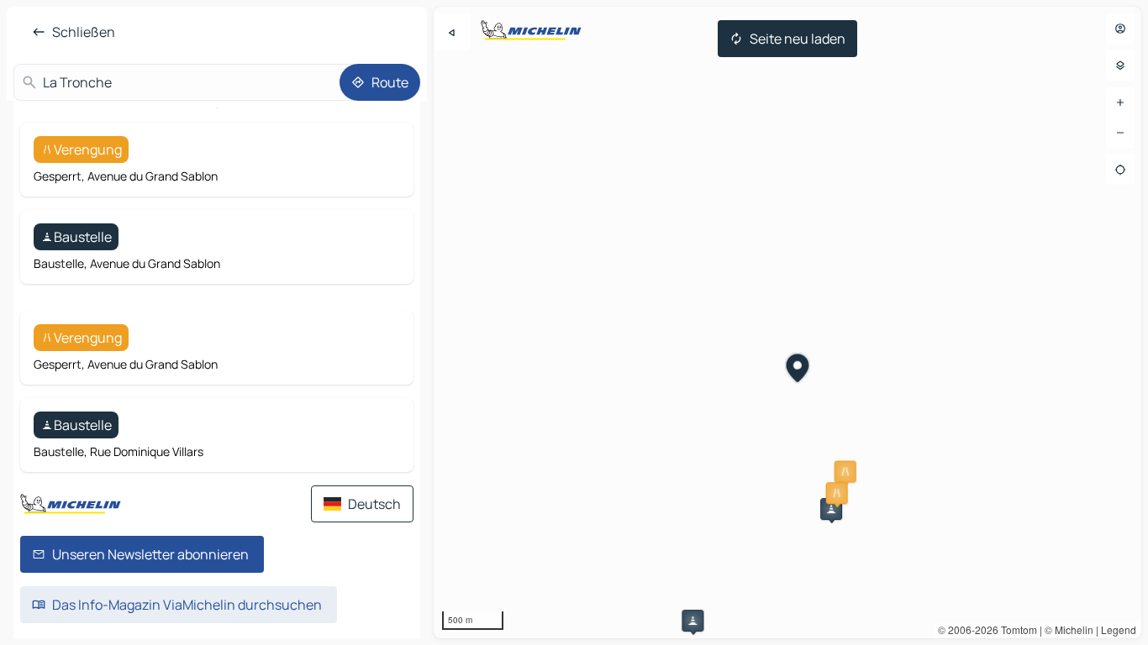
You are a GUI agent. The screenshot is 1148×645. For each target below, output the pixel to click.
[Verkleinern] (1120, 133)
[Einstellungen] (1120, 65)
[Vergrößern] (1120, 102)
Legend (1118, 629)
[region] (787, 322)
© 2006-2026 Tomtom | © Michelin (1015, 629)
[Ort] (1120, 170)
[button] (845, 472)
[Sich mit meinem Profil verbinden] (1120, 28)
